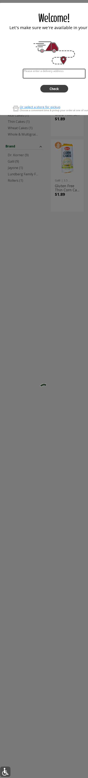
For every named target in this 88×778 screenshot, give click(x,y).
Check (54, 89)
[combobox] (54, 73)
